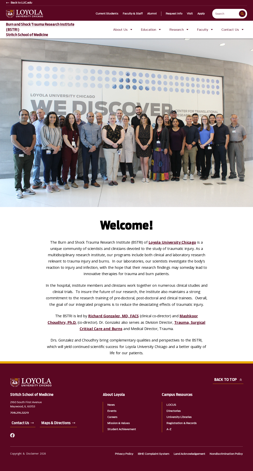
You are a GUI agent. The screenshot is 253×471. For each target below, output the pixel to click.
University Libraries (179, 417)
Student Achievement (121, 429)
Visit (190, 13)
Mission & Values (118, 423)
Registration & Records (182, 423)
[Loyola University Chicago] (24, 14)
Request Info (174, 13)
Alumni (152, 13)
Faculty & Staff (133, 13)
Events (111, 411)
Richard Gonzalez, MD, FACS (113, 315)
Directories (174, 411)
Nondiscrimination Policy (226, 454)
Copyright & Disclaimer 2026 (28, 453)
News (111, 405)
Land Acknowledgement (189, 454)
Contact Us (20, 423)
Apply (201, 13)
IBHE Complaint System (153, 454)
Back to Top (225, 379)
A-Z (169, 429)
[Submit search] (242, 13)
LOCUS (171, 405)
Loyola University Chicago (172, 242)
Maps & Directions (55, 423)
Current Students (107, 13)
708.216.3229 (19, 413)
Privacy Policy (124, 454)
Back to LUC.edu (21, 2)
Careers (112, 417)
